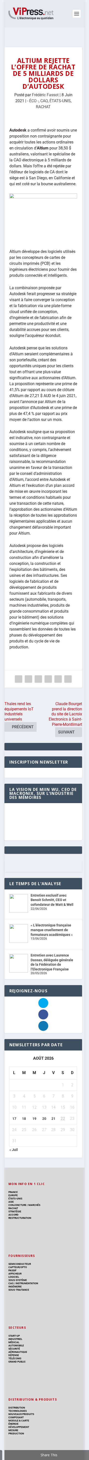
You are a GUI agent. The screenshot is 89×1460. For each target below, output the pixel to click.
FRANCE (13, 1192)
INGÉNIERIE (15, 1286)
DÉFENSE (13, 1355)
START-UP (14, 1335)
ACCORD (13, 1214)
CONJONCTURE (17, 1205)
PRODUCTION (16, 1433)
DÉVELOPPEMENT (18, 1427)
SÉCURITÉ (14, 1348)
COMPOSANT (16, 1417)
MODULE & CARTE (18, 1420)
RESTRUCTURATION (19, 1218)
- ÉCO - (33, 100)
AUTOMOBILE (16, 1345)
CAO (44, 100)
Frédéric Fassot (45, 94)
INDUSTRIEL (15, 1339)
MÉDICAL (13, 1342)
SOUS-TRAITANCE (18, 1289)
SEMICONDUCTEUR (19, 1264)
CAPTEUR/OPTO (17, 1267)
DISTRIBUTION (16, 1407)
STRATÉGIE (14, 1211)
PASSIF (12, 1270)
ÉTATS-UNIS (60, 100)
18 (24, 1119)
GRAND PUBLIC (17, 1361)
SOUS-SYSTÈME (17, 1280)
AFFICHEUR (15, 1273)
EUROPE (13, 1195)
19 (34, 1119)
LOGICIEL (13, 1277)
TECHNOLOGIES (17, 1411)
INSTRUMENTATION (26, 1283)
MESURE (13, 1430)
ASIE (11, 1201)
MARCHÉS (34, 1205)
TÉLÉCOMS (14, 1358)
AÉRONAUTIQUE (17, 1352)
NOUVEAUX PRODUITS (21, 1414)
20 (44, 1119)
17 (14, 1119)
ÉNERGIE (13, 1423)
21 (53, 1119)
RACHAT (43, 106)
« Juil (13, 1150)
